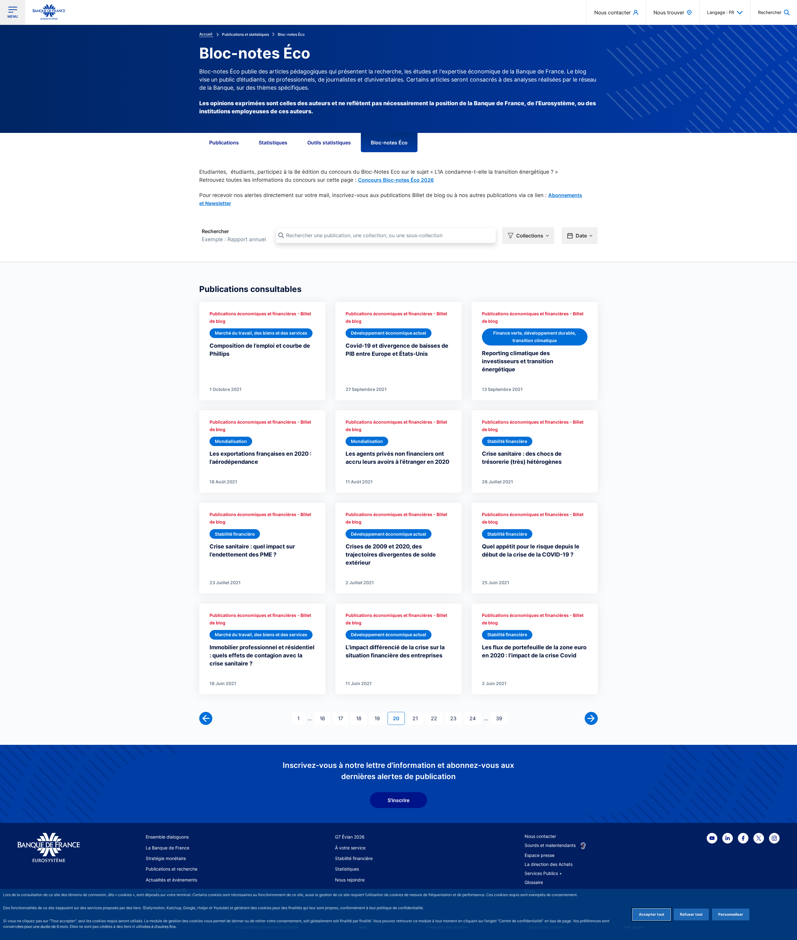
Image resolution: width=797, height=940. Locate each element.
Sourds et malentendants (550, 845)
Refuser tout (691, 914)
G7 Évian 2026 (350, 836)
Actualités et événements (171, 879)
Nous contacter (540, 836)
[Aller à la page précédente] (205, 718)
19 (379, 718)
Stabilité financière (354, 858)
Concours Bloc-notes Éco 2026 (396, 180)
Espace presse (539, 855)
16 (324, 718)
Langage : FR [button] (720, 12)
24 (475, 718)
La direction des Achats (549, 864)
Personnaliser (730, 914)
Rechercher (215, 231)
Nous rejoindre (350, 879)
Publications (224, 142)
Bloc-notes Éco (389, 142)
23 (456, 718)
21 (417, 718)
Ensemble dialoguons (167, 836)
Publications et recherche (171, 869)
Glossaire (534, 882)
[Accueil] (55, 847)
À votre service (350, 847)
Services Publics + (543, 873)
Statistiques (273, 142)
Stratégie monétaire (166, 858)
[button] (774, 12)
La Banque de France (167, 847)
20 (399, 718)
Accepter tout (651, 914)
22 (436, 718)
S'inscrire (398, 800)
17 (343, 718)
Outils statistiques (329, 142)
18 (361, 718)
